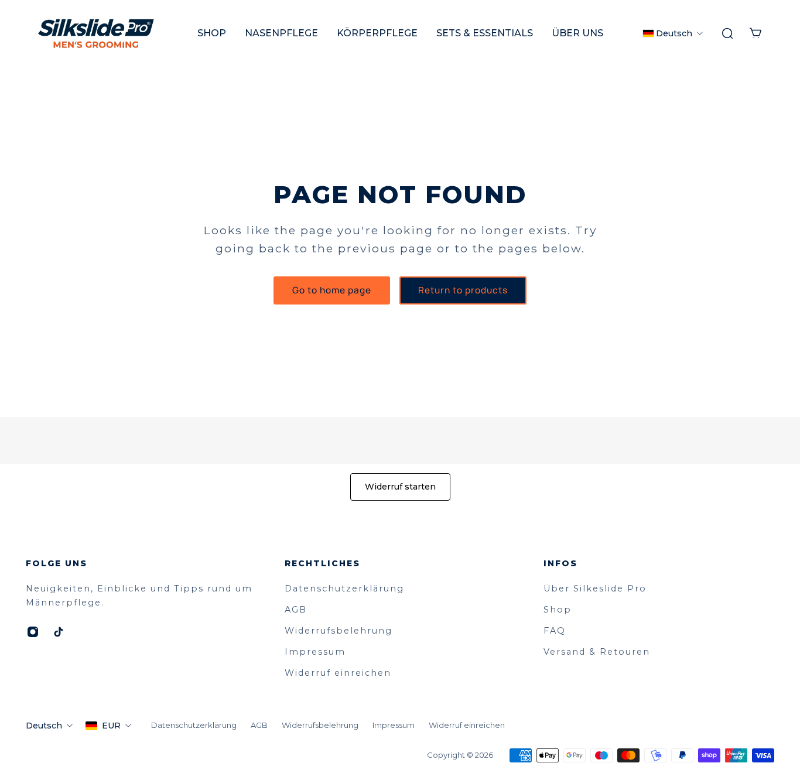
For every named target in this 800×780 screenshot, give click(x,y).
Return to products (463, 290)
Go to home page (331, 290)
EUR (111, 725)
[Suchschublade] (727, 33)
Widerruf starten (400, 486)
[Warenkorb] (755, 33)
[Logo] (96, 33)
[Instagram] (33, 632)
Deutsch (44, 725)
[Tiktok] (58, 632)
